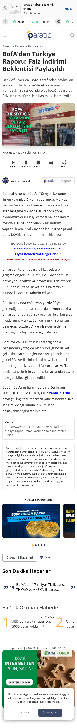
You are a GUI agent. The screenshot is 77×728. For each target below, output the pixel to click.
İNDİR (68, 9)
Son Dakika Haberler (26, 571)
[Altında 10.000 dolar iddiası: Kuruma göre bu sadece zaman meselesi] (31, 521)
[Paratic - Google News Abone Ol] (58, 182)
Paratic (7, 46)
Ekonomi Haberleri (28, 46)
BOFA (45, 557)
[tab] (33, 545)
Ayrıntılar (24, 712)
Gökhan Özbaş (21, 180)
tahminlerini (59, 393)
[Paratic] (38, 35)
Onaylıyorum (50, 712)
